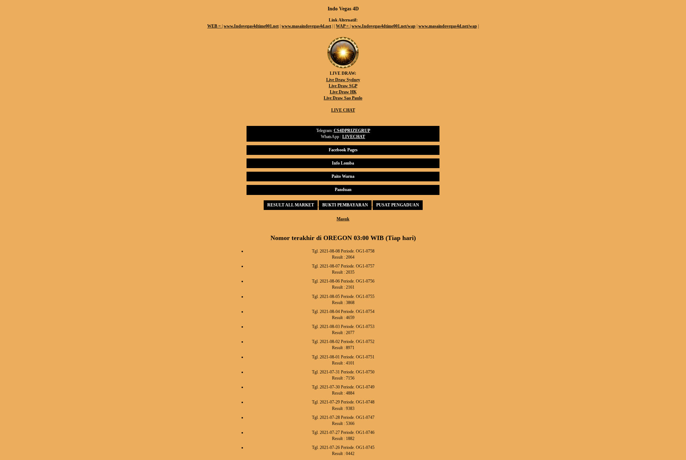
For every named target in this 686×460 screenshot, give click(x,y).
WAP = (343, 26)
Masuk (343, 218)
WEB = (214, 26)
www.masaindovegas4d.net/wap (447, 26)
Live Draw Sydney (343, 79)
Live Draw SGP (343, 85)
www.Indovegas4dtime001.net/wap (384, 26)
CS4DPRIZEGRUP (352, 130)
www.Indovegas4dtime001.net (251, 26)
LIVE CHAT (343, 110)
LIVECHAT (353, 136)
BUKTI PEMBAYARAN (345, 204)
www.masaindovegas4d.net (306, 26)
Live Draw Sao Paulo (343, 98)
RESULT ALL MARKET (290, 204)
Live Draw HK (343, 91)
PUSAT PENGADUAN (397, 204)
